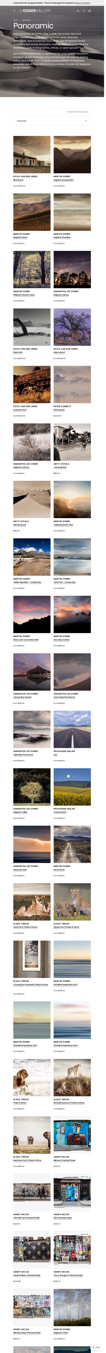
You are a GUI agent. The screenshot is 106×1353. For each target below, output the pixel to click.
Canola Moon (60, 812)
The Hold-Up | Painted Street (26, 1217)
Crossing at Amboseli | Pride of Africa (30, 984)
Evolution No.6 (19, 409)
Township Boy (60, 467)
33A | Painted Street (63, 1217)
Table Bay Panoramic (23, 754)
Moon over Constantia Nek (25, 639)
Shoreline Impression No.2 (65, 984)
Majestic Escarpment (64, 180)
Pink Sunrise (59, 409)
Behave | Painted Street (64, 1160)
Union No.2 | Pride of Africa (25, 927)
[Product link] (32, 161)
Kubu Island (59, 352)
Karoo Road (59, 869)
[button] (14, 11)
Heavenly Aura (20, 869)
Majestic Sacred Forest (24, 295)
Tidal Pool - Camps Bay (65, 582)
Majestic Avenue (61, 295)
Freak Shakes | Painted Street (26, 1275)
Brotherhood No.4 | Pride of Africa (69, 1102)
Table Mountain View (63, 524)
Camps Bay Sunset (22, 697)
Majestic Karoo (20, 237)
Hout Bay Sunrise (61, 639)
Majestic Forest (61, 1332)
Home (15, 20)
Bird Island (18, 180)
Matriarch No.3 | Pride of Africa (27, 1160)
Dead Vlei (17, 352)
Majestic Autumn (21, 467)
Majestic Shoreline (62, 237)
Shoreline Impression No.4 (66, 1045)
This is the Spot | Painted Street (68, 1275)
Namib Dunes (19, 524)
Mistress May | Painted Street (27, 1332)
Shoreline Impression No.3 (25, 1045)
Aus (55, 754)
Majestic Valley (20, 812)
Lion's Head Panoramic (64, 697)
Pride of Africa (19, 1102)
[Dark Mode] (78, 11)
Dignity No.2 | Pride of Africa (66, 927)
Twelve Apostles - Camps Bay (27, 582)
